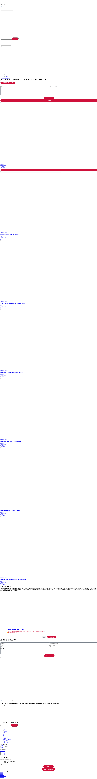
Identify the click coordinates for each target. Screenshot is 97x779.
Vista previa (2, 167)
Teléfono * (51, 641)
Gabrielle (2, 162)
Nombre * (2, 641)
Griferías (2, 236)
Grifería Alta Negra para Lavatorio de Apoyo (10, 441)
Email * (1, 645)
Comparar (4, 741)
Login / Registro (5, 742)
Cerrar (1, 745)
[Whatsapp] (8, 720)
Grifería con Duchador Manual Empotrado (10, 510)
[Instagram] (5, 720)
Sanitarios (2, 164)
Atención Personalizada (5, 78)
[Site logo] (7, 36)
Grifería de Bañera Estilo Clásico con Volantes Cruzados (13, 579)
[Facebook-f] (2, 720)
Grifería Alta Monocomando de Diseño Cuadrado (11, 372)
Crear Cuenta (2, 751)
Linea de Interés (52, 645)
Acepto (1, 772)
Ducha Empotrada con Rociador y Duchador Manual (12, 303)
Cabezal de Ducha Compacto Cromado (9, 234)
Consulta (2, 648)
